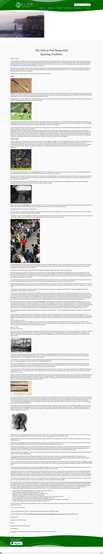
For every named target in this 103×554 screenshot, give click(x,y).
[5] (57, 468)
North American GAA (27, 123)
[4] (27, 410)
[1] (84, 299)
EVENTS (59, 8)
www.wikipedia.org (52, 531)
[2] (86, 307)
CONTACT (87, 8)
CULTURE (67, 8)
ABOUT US (51, 8)
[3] (15, 311)
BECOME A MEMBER (82, 5)
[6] (11, 526)
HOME (41, 8)
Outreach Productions (16, 540)
